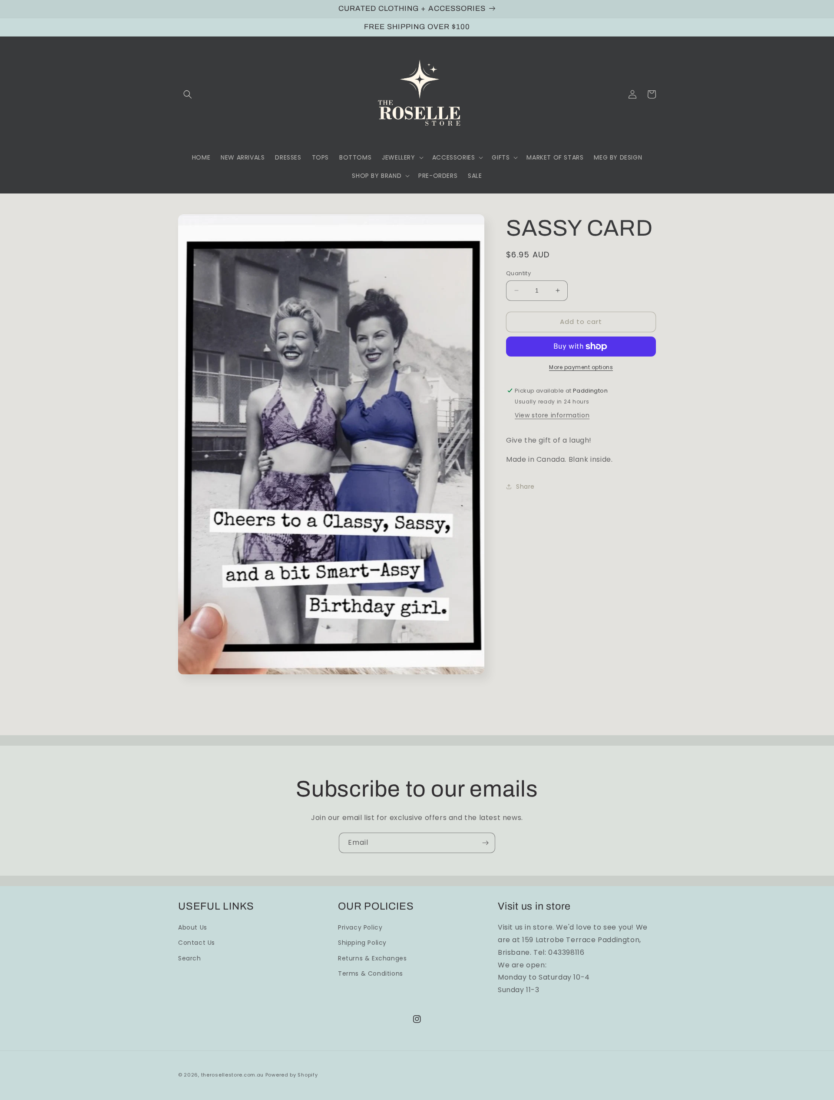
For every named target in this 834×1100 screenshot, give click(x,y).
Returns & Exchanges (372, 958)
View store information (552, 415)
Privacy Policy (360, 927)
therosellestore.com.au (232, 1074)
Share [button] (525, 486)
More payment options (581, 367)
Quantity (518, 273)
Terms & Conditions (370, 973)
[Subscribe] (485, 843)
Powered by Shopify (291, 1074)
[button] (187, 94)
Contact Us (196, 942)
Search (189, 958)
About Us (192, 927)
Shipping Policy (362, 942)
